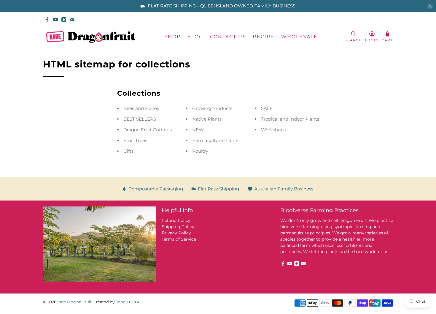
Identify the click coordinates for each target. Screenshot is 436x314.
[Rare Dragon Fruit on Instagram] (63, 19)
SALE (267, 108)
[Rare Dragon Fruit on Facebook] (47, 19)
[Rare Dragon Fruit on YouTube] (55, 19)
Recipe (263, 37)
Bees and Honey (141, 108)
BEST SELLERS (139, 119)
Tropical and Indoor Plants (290, 119)
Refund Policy (176, 220)
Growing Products (212, 108)
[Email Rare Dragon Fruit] (72, 19)
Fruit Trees (135, 140)
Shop (172, 37)
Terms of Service (179, 239)
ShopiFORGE (128, 302)
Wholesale (299, 37)
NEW (198, 129)
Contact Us (228, 37)
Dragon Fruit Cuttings (147, 129)
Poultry (200, 151)
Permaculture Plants (215, 140)
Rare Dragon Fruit (74, 302)
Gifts (128, 151)
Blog (195, 37)
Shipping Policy (178, 226)
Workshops (273, 129)
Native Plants (207, 119)
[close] (430, 6)
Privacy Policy (176, 233)
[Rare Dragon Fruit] (90, 37)
